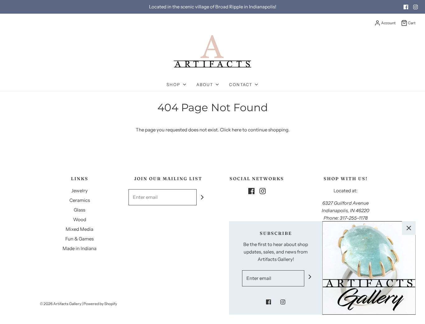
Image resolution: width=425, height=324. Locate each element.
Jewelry (79, 191)
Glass (79, 210)
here (236, 130)
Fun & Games (79, 239)
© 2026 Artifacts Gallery (60, 303)
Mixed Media (79, 229)
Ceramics (79, 200)
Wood (79, 219)
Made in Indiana (79, 248)
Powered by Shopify (100, 303)
